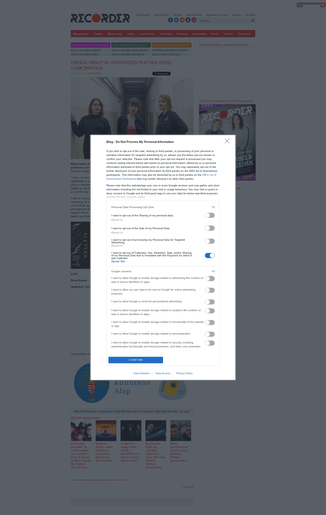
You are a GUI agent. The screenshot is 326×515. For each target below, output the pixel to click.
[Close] (228, 142)
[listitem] (163, 207)
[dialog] (163, 257)
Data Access (163, 373)
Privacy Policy (184, 373)
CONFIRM (136, 359)
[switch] (210, 215)
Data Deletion (142, 373)
